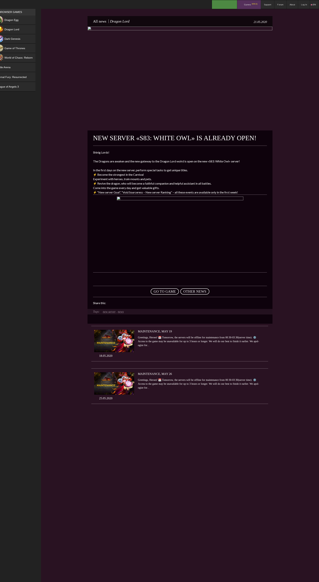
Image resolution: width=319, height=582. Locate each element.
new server (109, 311)
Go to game (165, 291)
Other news (194, 291)
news (121, 311)
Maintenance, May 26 (155, 373)
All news (99, 21)
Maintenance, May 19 (155, 331)
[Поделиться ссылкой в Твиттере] (143, 303)
